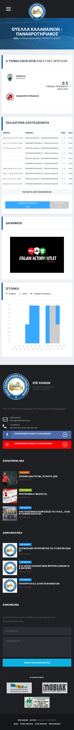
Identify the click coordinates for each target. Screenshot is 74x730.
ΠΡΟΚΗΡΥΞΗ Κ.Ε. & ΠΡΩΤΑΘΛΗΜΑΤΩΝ (39, 583)
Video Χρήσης (26, 724)
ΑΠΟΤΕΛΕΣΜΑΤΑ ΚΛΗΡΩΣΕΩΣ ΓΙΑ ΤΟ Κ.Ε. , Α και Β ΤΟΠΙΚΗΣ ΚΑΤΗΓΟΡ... (44, 512)
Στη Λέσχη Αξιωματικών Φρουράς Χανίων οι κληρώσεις (44, 567)
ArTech (33, 720)
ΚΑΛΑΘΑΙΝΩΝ (20, 78)
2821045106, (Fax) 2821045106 (24, 428)
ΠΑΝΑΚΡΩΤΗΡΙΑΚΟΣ (27, 96)
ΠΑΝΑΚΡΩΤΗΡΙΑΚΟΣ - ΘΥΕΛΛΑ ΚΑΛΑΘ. (42, 143)
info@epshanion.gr (20, 421)
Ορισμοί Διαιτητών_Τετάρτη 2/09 (38, 476)
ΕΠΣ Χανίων (23, 720)
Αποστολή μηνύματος (37, 663)
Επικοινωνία (54, 724)
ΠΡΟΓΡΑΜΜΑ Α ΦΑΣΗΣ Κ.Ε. (33, 494)
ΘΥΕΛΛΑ (20, 76)
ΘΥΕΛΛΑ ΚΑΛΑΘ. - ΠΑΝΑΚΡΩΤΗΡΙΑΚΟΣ (42, 138)
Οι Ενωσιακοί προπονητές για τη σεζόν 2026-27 (45, 549)
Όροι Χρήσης (41, 724)
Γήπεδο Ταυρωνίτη (57, 86)
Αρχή (15, 38)
